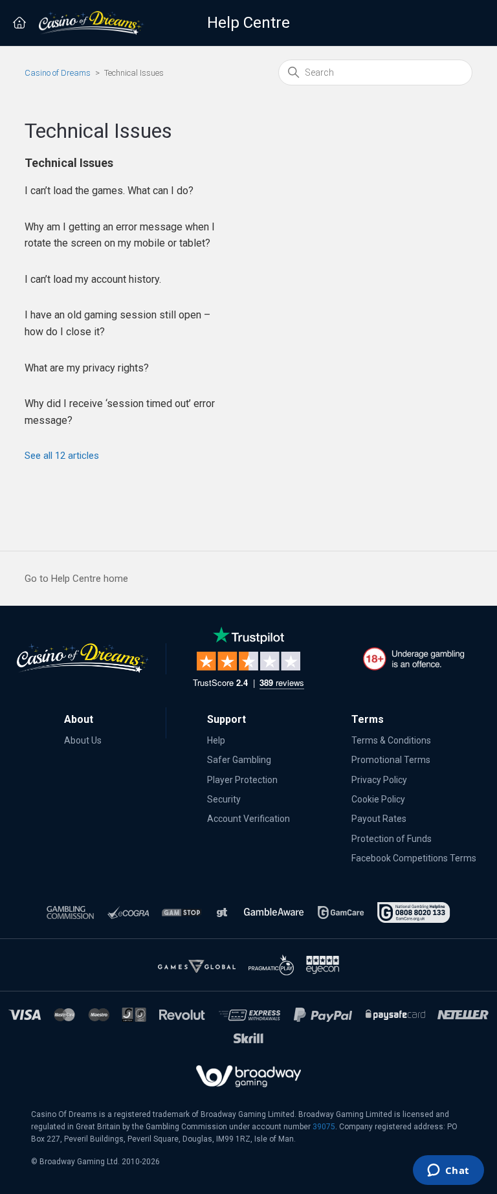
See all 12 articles (62, 455)
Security (224, 799)
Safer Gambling (239, 760)
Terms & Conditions (391, 740)
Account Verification (248, 818)
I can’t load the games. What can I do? (109, 190)
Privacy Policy (379, 780)
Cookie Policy (378, 799)
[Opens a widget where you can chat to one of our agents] (448, 1171)
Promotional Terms (390, 760)
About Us (83, 740)
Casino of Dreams (58, 73)
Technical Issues (69, 163)
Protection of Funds (391, 839)
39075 (324, 1126)
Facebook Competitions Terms (413, 858)
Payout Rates (378, 818)
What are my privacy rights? (87, 368)
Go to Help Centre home (76, 578)
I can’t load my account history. (93, 279)
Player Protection (242, 780)
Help (216, 740)
